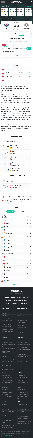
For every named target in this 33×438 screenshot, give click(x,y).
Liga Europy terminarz (23, 342)
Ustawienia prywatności (20, 300)
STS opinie (4, 404)
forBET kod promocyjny (8, 411)
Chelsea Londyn (21, 325)
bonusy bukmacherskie (7, 427)
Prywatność (9, 300)
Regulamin (26, 297)
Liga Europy (5, 313)
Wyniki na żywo (5, 6)
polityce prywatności (9, 435)
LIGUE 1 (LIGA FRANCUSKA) (7, 331)
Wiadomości (29, 34)
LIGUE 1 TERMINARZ (21, 359)
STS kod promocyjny (22, 404)
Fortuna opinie (5, 407)
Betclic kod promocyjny (23, 409)
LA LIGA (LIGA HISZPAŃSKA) (7, 324)
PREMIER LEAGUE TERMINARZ (23, 349)
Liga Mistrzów (5, 311)
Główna (2, 18)
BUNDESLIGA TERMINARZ (22, 356)
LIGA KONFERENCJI (6, 315)
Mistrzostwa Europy (22, 394)
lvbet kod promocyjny (23, 419)
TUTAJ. (20, 201)
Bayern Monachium (22, 320)
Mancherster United (22, 318)
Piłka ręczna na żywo (22, 378)
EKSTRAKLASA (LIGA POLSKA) (8, 318)
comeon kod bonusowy (23, 426)
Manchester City (21, 327)
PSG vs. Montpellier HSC (25, 18)
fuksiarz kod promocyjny (8, 420)
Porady (19, 387)
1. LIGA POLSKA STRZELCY (7, 397)
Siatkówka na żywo (22, 375)
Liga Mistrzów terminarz (23, 340)
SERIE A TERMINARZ (21, 354)
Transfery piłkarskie (22, 392)
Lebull (3, 423)
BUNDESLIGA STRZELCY (7, 392)
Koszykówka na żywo (22, 382)
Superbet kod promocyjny (24, 414)
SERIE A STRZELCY (6, 389)
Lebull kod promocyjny (23, 423)
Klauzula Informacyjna (12, 304)
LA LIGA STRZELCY (6, 387)
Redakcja (13, 297)
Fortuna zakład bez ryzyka (24, 421)
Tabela (10, 34)
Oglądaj (29, 69)
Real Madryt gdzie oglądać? (6, 414)
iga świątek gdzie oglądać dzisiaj (8, 345)
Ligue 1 (16, 18)
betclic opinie (20, 411)
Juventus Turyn (21, 332)
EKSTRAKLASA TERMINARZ (23, 347)
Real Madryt (20, 313)
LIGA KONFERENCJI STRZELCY (8, 380)
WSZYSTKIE (29, 6)
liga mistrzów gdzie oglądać (22, 397)
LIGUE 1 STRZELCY (6, 394)
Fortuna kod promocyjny (23, 407)
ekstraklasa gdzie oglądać (8, 348)
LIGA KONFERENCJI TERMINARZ (24, 345)
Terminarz (15, 34)
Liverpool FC (20, 315)
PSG (18, 330)
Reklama (19, 297)
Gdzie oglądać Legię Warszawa (6, 366)
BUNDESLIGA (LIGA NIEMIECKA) (8, 329)
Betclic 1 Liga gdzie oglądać (8, 359)
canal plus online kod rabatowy (7, 355)
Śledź (29, 76)
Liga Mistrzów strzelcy (7, 375)
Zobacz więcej (16, 284)
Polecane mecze (21, 389)
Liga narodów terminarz (23, 361)
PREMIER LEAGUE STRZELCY (8, 385)
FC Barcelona (20, 311)
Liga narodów (5, 334)
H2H (6, 34)
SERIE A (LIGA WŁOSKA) (7, 327)
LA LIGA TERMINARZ (21, 352)
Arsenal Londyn (21, 323)
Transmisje (21, 34)
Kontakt (7, 297)
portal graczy (23, 304)
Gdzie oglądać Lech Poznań (8, 369)
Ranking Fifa (20, 385)
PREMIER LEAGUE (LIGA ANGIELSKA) (7, 321)
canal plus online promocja (6, 351)
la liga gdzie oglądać (7, 342)
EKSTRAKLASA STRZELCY (7, 382)
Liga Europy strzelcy (7, 378)
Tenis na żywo (20, 380)
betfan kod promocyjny (23, 416)
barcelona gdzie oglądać (8, 340)
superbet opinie (5, 409)
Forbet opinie (5, 418)
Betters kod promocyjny (8, 425)
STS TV (5, 46)
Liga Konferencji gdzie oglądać (7, 362)
